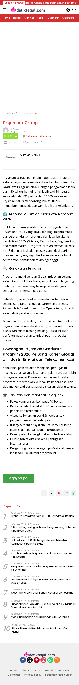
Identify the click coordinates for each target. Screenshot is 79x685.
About (25, 670)
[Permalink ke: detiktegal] (6, 130)
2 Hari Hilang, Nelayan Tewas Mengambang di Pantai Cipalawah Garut (43, 529)
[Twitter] (30, 660)
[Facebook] (23, 660)
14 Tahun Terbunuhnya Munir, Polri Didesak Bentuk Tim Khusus (41, 555)
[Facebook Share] (44, 493)
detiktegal (15, 129)
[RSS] (57, 660)
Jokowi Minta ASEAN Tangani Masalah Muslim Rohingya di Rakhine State (39, 542)
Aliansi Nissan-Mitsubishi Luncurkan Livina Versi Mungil (40, 630)
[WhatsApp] (50, 660)
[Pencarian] (74, 10)
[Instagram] (43, 660)
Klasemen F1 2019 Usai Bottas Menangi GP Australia (42, 592)
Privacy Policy (32, 674)
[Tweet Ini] (51, 493)
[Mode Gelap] (68, 10)
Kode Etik (63, 670)
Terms (37, 670)
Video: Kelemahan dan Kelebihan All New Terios (40, 617)
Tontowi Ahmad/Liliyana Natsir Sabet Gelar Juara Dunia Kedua (41, 581)
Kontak (49, 670)
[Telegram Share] (66, 493)
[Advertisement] (39, 68)
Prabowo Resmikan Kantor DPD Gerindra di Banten (42, 516)
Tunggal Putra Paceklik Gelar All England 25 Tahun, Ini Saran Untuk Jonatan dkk (43, 605)
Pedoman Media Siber (58, 674)
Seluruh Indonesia (38, 136)
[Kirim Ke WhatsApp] (73, 493)
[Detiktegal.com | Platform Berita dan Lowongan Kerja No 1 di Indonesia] (27, 9)
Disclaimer (14, 674)
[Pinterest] (37, 660)
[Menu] (5, 10)
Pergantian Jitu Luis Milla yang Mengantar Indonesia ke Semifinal (43, 568)
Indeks (14, 670)
